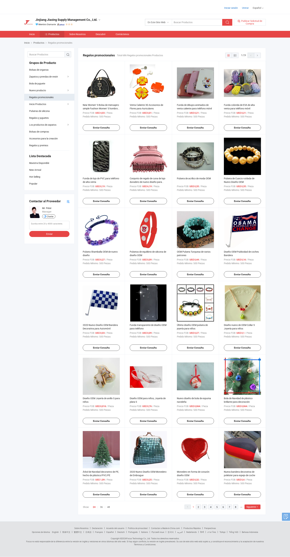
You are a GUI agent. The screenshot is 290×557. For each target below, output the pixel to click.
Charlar (50, 216)
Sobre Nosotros (77, 34)
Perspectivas (210, 528)
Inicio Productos (37, 104)
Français (99, 532)
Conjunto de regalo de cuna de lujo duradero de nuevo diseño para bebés (147, 182)
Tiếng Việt (233, 532)
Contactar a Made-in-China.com (165, 528)
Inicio (32, 34)
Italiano (144, 532)
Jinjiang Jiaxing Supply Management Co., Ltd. (66, 19)
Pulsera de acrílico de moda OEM (194, 178)
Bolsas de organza (39, 69)
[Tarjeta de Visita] (68, 201)
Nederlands (191, 532)
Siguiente (251, 506)
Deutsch (121, 532)
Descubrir (101, 34)
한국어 (171, 532)
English (55, 532)
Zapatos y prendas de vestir (43, 76)
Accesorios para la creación (43, 138)
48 (108, 507)
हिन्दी (202, 532)
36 (101, 507)
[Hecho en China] (45, 7)
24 (94, 507)
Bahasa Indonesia (250, 532)
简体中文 (66, 532)
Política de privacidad (138, 528)
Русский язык (158, 532)
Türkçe (222, 532)
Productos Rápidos (192, 528)
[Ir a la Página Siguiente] (257, 55)
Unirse (245, 7)
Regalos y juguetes (39, 117)
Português (133, 532)
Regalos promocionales (41, 97)
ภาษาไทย (211, 532)
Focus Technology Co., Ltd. (138, 538)
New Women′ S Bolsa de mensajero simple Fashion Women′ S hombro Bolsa (101, 108)
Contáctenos (122, 34)
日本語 (88, 532)
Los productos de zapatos (42, 124)
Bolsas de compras (39, 131)
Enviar (49, 233)
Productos (53, 34)
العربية (180, 532)
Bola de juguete (37, 83)
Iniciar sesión (231, 7)
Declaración (97, 528)
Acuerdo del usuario (115, 528)
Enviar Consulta (101, 127)
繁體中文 (78, 532)
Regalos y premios (38, 145)
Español (110, 532)
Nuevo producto (37, 90)
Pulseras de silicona (39, 111)
